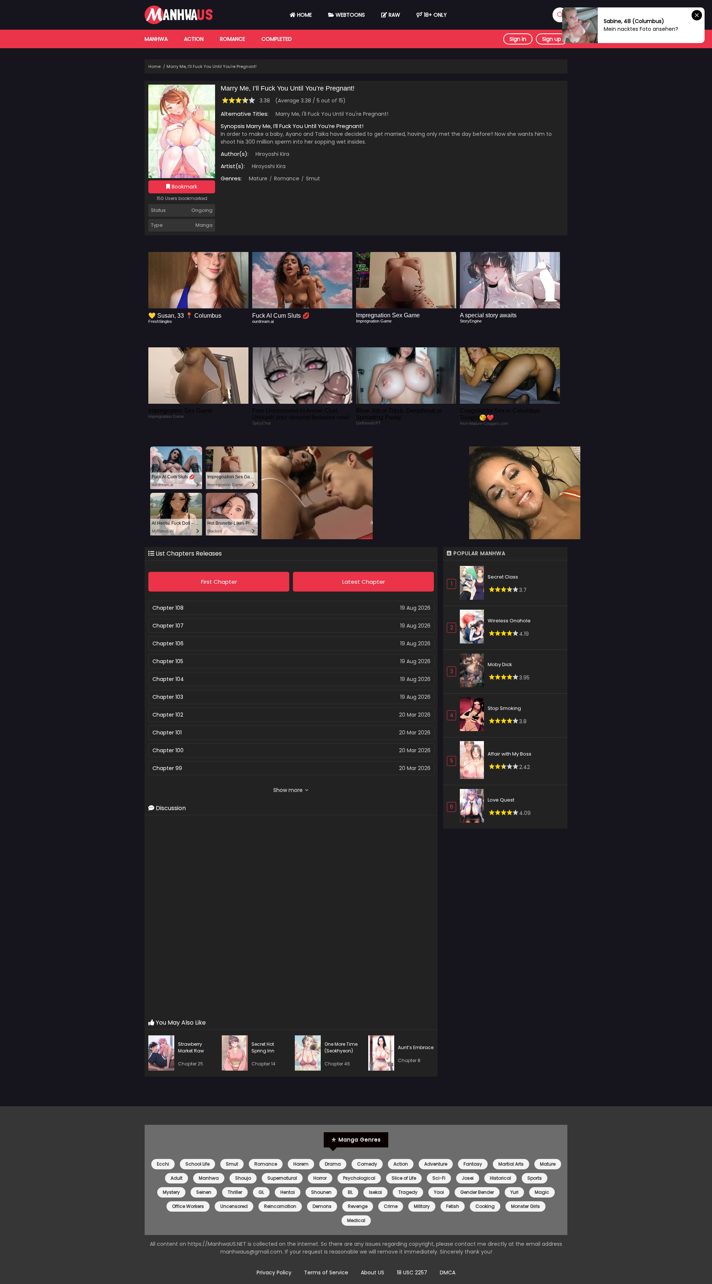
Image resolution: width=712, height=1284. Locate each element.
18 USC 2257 (412, 1272)
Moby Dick (500, 664)
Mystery (171, 1192)
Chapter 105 (167, 661)
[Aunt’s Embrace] (383, 1054)
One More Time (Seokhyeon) (340, 1047)
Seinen (203, 1192)
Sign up (551, 39)
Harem (301, 1164)
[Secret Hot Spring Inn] (236, 1054)
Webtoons (349, 15)
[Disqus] (291, 917)
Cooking (485, 1206)
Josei (468, 1178)
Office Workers (188, 1206)
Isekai (375, 1192)
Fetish (452, 1206)
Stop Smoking (504, 708)
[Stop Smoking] (474, 715)
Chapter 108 (168, 608)
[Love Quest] (474, 807)
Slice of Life (404, 1178)
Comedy (367, 1164)
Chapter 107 (168, 625)
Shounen (321, 1192)
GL (261, 1192)
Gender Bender (477, 1192)
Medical (356, 1220)
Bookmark (183, 186)
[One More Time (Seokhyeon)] (309, 1054)
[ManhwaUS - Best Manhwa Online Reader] (178, 22)
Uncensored (234, 1206)
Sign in (518, 39)
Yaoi (439, 1192)
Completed (276, 39)
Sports (534, 1178)
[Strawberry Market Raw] (163, 1054)
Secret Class (503, 576)
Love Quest (501, 799)
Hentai (287, 1192)
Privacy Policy (274, 1272)
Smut (312, 178)
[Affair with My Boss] (474, 761)
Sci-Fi (438, 1178)
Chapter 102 (167, 714)
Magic (542, 1192)
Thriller (235, 1192)
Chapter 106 (168, 643)
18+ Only (434, 15)
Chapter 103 (167, 697)
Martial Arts (511, 1164)
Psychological (359, 1178)
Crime (391, 1206)
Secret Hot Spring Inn (262, 1047)
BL (350, 1192)
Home (304, 15)
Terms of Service (326, 1272)
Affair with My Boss (509, 753)
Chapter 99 (167, 768)
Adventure (435, 1164)
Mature (258, 178)
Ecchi (163, 1164)
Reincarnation (280, 1206)
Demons (322, 1206)
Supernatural (282, 1178)
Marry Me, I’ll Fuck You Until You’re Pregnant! (212, 66)
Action (194, 39)
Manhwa (156, 39)
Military (422, 1206)
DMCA (447, 1272)
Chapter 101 (167, 732)
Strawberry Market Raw (191, 1047)
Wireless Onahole (509, 620)
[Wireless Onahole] (474, 628)
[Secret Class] (474, 584)
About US (372, 1272)
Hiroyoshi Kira (272, 154)
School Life (197, 1164)
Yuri (514, 1192)
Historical (500, 1178)
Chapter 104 (168, 679)
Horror (320, 1178)
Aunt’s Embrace (416, 1047)
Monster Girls (525, 1206)
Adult (176, 1178)
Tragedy (408, 1192)
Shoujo (243, 1178)
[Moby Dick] (474, 672)
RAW (393, 15)
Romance (232, 39)
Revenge (357, 1206)
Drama (333, 1164)
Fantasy (473, 1164)
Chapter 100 (168, 750)
